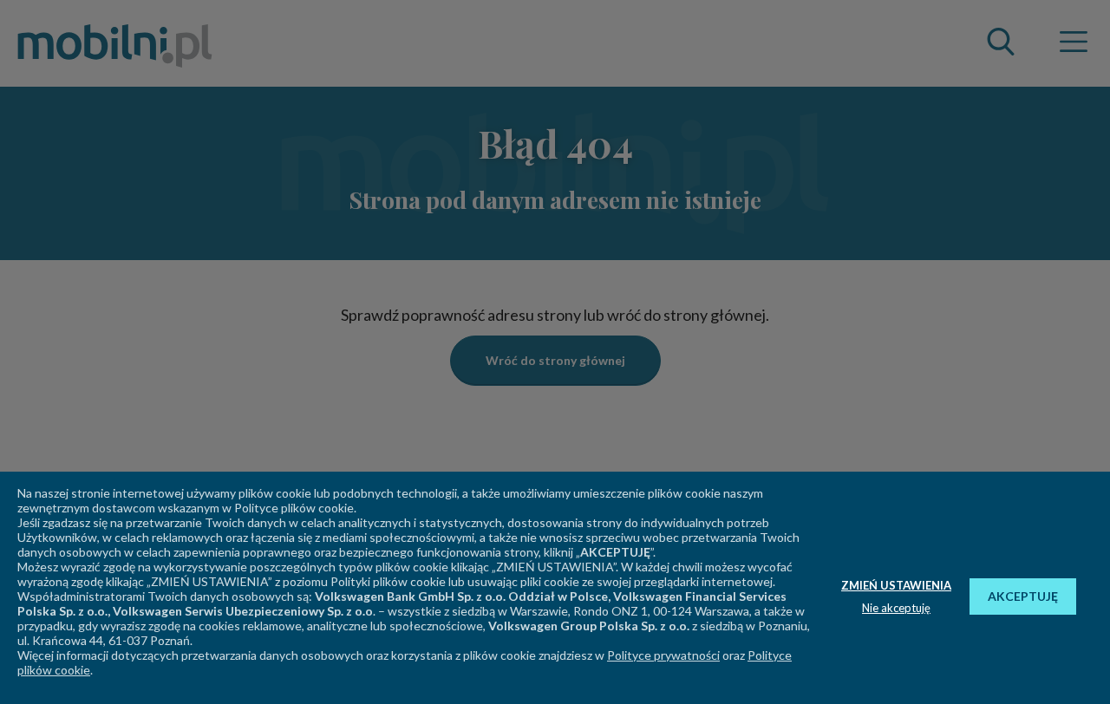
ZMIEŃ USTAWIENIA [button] (896, 585)
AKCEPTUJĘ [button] (1023, 596)
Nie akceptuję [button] (896, 608)
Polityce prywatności (663, 655)
